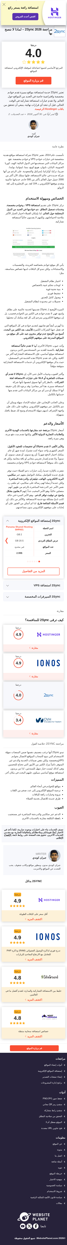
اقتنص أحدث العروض (25, 16)
